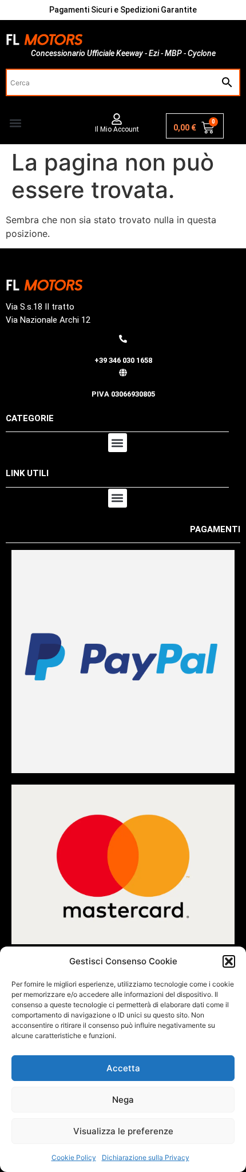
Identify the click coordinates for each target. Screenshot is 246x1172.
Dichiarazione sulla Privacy (145, 1157)
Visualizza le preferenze (123, 1131)
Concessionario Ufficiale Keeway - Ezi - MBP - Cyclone (123, 53)
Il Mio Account (117, 129)
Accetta (123, 1068)
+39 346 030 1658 (123, 360)
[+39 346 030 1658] (123, 339)
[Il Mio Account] (116, 119)
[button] (229, 961)
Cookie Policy (73, 1157)
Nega (123, 1099)
